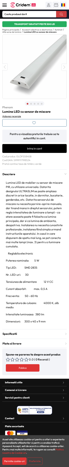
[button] (48, 5)
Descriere (8, 174)
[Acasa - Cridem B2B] (27, 4)
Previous (5, 66)
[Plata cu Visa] (22, 433)
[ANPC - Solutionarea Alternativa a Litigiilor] (34, 410)
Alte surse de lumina (11, 32)
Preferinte (35, 461)
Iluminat (58, 29)
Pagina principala (10, 29)
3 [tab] (34, 104)
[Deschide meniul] (4, 5)
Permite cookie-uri (14, 461)
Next (64, 67)
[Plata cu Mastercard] (10, 433)
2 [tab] (31, 104)
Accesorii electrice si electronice (37, 29)
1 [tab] (27, 104)
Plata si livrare (11, 343)
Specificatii (9, 334)
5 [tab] (41, 104)
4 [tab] (38, 104)
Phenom (7, 107)
